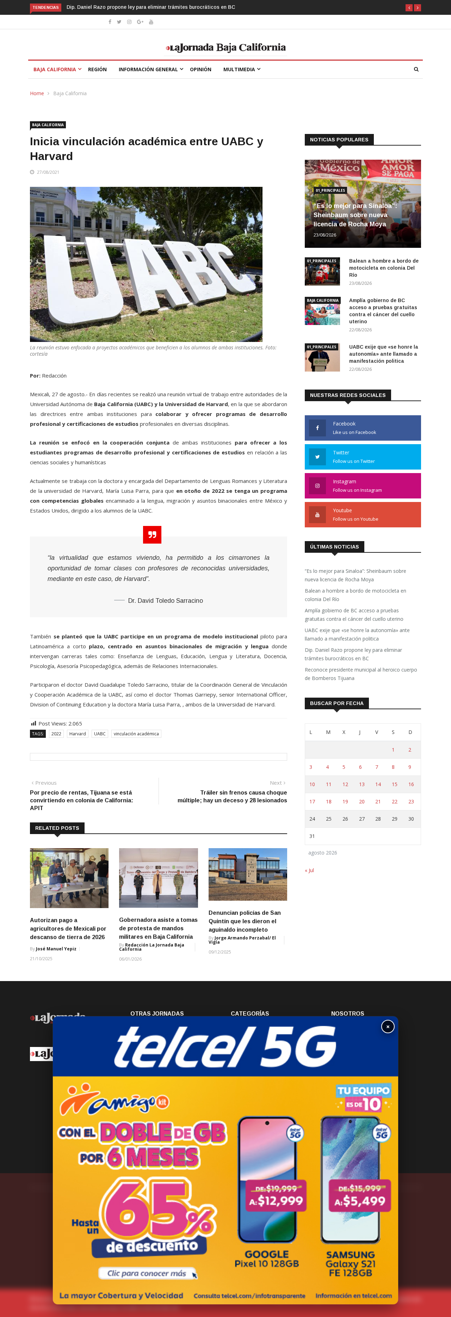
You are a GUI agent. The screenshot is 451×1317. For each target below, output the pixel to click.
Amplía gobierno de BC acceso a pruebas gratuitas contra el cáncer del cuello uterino (354, 614)
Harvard (77, 734)
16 (411, 784)
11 (329, 784)
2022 (56, 734)
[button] (409, 7)
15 (394, 784)
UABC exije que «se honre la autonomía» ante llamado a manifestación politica (383, 354)
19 (345, 801)
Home (37, 93)
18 (329, 801)
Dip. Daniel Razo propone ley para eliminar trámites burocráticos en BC (151, 7)
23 (411, 801)
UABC (100, 734)
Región (97, 69)
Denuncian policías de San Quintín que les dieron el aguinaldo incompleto (245, 921)
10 (312, 784)
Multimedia (239, 69)
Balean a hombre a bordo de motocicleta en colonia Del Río (384, 268)
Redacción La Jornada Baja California (151, 947)
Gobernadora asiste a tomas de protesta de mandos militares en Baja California (158, 928)
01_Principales (330, 190)
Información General (148, 69)
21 (378, 801)
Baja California (54, 69)
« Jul (309, 870)
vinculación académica (136, 734)
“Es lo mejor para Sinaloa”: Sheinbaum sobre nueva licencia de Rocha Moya (355, 215)
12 (345, 784)
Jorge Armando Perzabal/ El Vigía (242, 940)
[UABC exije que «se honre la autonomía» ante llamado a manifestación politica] (324, 358)
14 (378, 784)
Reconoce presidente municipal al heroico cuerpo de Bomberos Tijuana (361, 673)
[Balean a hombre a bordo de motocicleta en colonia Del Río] (324, 272)
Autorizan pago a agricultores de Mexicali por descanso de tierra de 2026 (68, 928)
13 (362, 784)
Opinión (200, 69)
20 (362, 801)
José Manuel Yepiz (56, 949)
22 (394, 801)
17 (312, 801)
